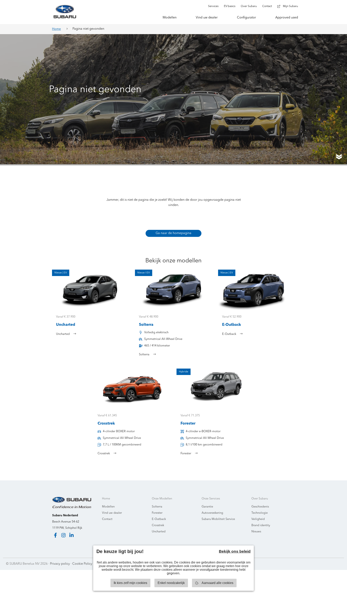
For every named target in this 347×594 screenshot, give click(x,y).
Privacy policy (60, 563)
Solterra (157, 506)
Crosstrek (158, 525)
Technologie (259, 513)
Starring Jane (331, 563)
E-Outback (159, 519)
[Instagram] (63, 535)
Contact (107, 519)
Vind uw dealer (112, 513)
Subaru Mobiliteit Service (218, 519)
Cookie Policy (82, 563)
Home (56, 29)
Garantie (207, 506)
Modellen (108, 506)
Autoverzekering (212, 513)
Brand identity (260, 525)
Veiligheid (258, 519)
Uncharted (158, 531)
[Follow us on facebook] (55, 535)
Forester (157, 513)
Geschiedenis (260, 506)
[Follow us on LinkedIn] (71, 535)
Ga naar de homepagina (173, 233)
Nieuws (256, 531)
